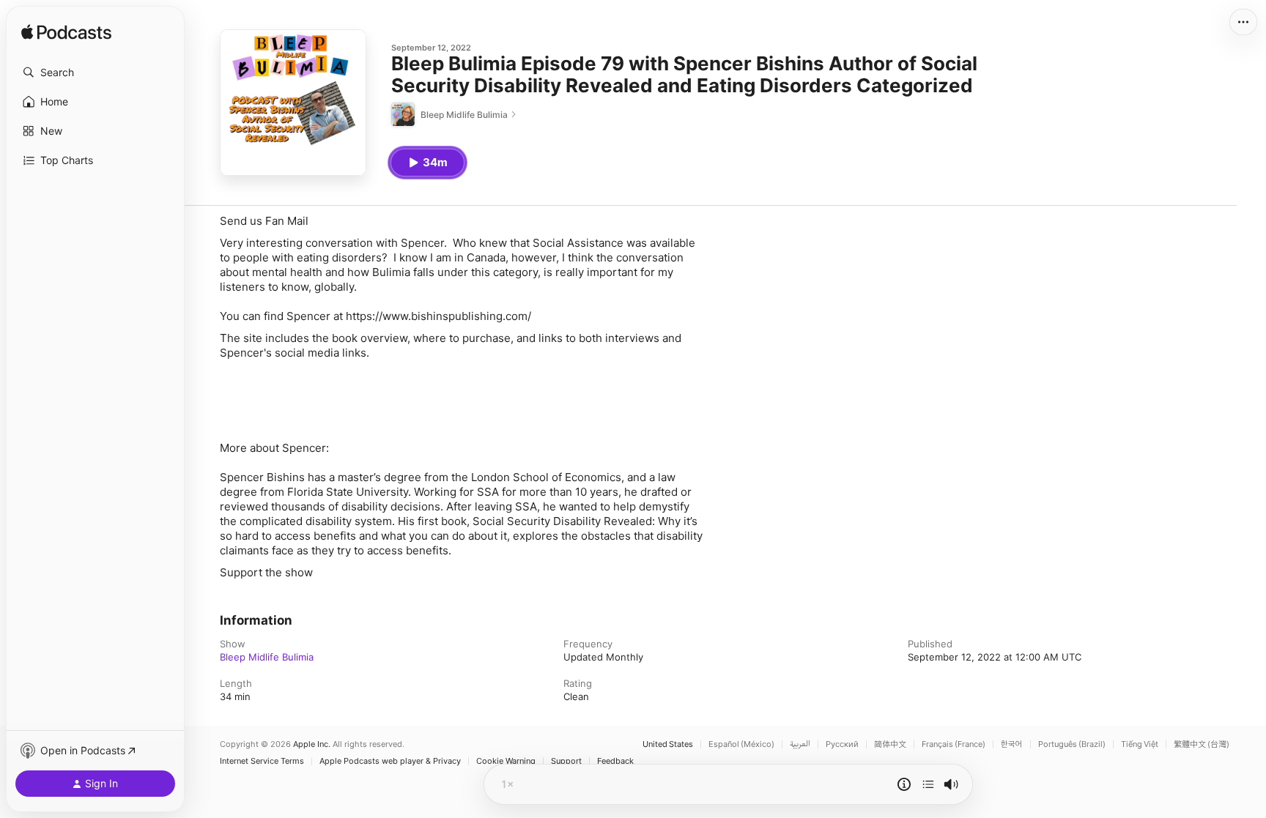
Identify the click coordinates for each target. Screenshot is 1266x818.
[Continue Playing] (928, 784)
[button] (95, 72)
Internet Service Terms (262, 761)
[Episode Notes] (904, 784)
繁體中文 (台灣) (1201, 744)
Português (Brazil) (1072, 744)
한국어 (1012, 744)
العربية (800, 744)
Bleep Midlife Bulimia (267, 657)
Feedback (615, 761)
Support (566, 761)
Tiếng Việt (1139, 744)
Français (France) (953, 744)
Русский (842, 744)
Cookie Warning (506, 761)
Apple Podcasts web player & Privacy (390, 761)
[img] (66, 33)
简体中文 (890, 744)
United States (668, 744)
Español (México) (741, 744)
